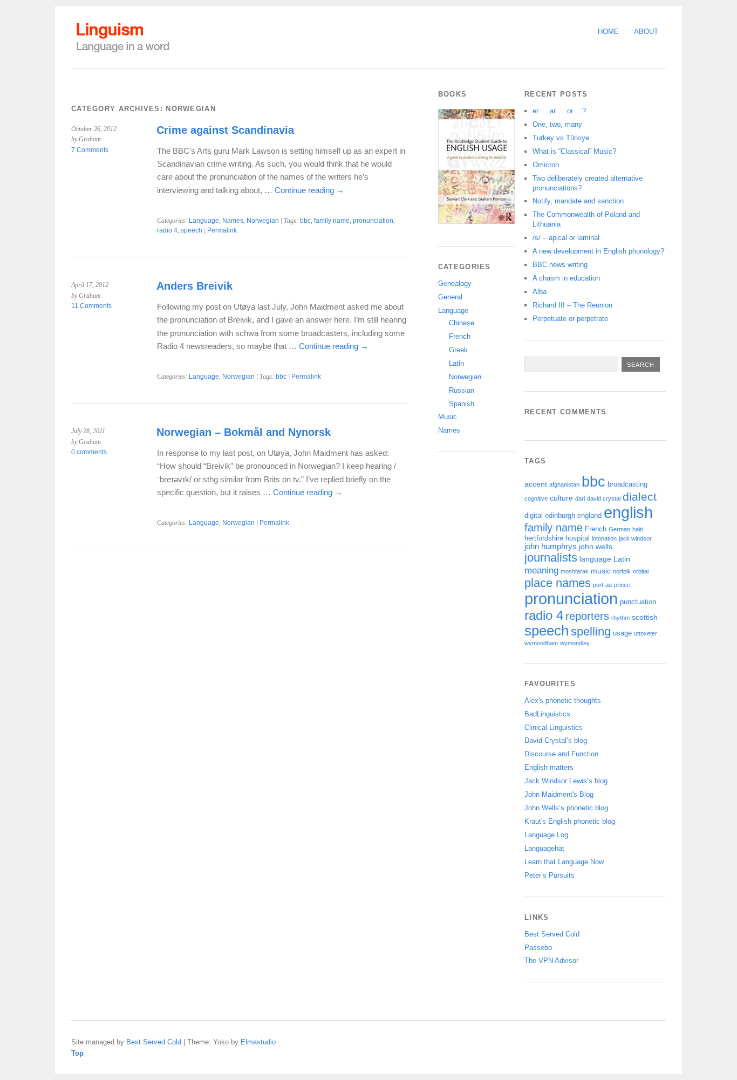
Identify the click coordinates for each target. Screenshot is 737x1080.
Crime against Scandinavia (225, 130)
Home (608, 32)
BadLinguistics (547, 714)
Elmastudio (258, 1042)
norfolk (622, 571)
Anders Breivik (194, 286)
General (450, 297)
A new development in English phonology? (598, 251)
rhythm (620, 617)
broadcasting (627, 484)
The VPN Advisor (551, 960)
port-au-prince (611, 585)
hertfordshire (543, 538)
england (589, 516)
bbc (305, 220)
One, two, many (557, 124)
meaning (541, 570)
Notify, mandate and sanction (578, 201)
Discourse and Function (561, 754)
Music (447, 417)
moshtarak (575, 571)
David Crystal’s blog (555, 740)
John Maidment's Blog (558, 794)
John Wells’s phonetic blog (566, 808)
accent (535, 484)
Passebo (538, 948)
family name (332, 220)
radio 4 (167, 230)
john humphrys (550, 546)
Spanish (461, 404)
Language (204, 220)
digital (533, 516)
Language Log (546, 835)
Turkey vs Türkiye (561, 138)
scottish (645, 617)
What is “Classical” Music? (574, 151)
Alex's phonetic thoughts (562, 700)
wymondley (575, 643)
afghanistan (564, 484)
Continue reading (309, 190)
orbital (641, 571)
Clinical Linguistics (553, 727)
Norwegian (263, 220)
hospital (577, 538)
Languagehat (544, 848)
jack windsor (635, 538)
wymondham (541, 643)
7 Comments (89, 150)
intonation (604, 538)
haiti (637, 529)
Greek (458, 350)
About (646, 32)
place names (557, 583)
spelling (591, 631)
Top (77, 1053)
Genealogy (455, 283)
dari (580, 498)
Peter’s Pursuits (549, 875)
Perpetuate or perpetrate (570, 319)
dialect (640, 496)
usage (622, 633)
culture (561, 498)
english (628, 512)
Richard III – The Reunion (572, 305)
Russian (461, 390)
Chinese (461, 323)
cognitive (536, 498)
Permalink (222, 230)
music (601, 570)
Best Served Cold (551, 934)
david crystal (603, 498)
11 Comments (91, 306)
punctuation (638, 602)
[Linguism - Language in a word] (122, 52)
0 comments (89, 452)
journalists (550, 557)
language (595, 559)
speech (191, 230)
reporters (587, 616)
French (459, 336)
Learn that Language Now (564, 862)
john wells (595, 546)
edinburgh (560, 516)
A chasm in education (566, 278)
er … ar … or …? (559, 111)
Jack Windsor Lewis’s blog (566, 781)
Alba (540, 292)
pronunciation (373, 220)
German (619, 529)
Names (232, 220)
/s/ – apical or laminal (566, 238)
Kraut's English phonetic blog (569, 821)
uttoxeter (645, 633)
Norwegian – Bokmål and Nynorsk (243, 432)
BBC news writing (560, 265)
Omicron (546, 165)
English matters (549, 767)
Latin (456, 363)
